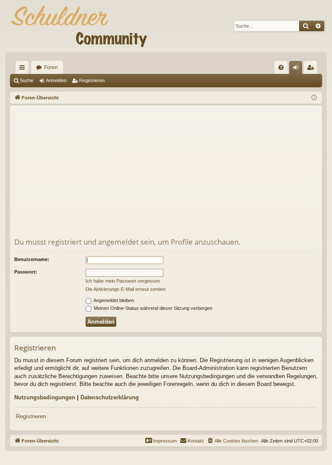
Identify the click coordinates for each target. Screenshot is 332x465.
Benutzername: (31, 259)
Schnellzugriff (24, 69)
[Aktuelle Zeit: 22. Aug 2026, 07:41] (314, 98)
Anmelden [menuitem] (297, 69)
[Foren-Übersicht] (78, 26)
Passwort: (25, 271)
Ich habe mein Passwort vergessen (123, 280)
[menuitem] (281, 67)
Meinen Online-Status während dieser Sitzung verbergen (152, 308)
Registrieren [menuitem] (312, 69)
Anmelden (56, 80)
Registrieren (92, 80)
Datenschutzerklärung (109, 397)
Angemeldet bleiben (113, 300)
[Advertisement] (166, 171)
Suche (26, 80)
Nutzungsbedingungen (44, 397)
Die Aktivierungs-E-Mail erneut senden (126, 289)
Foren (51, 67)
